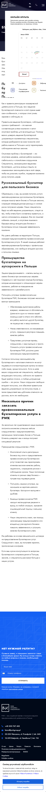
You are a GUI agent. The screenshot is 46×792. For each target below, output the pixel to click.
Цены (11, 746)
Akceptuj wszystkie (23, 781)
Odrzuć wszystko (23, 787)
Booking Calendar (39, 78)
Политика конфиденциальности (13, 749)
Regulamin (5, 755)
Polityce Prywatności (26, 773)
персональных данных (16, 689)
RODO (25, 752)
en (30, 7)
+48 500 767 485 (12, 726)
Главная (5, 32)
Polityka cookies (7, 758)
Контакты (37, 746)
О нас (4, 746)
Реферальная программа (11, 752)
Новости (27, 746)
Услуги (19, 746)
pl (30, 4)
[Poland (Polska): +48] (6, 673)
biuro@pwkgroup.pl (13, 730)
